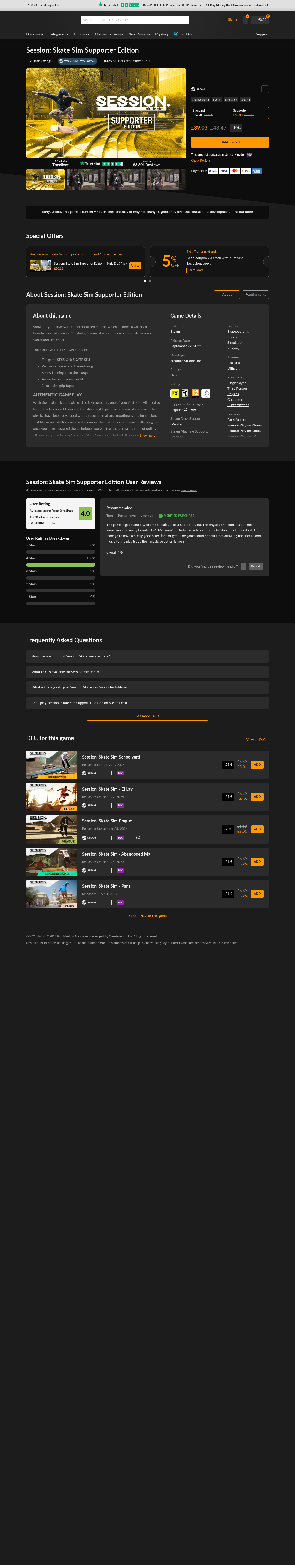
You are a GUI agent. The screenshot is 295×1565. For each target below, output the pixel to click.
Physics (233, 394)
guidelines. (189, 490)
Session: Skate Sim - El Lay (107, 789)
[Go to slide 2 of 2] (150, 281)
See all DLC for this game (148, 916)
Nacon (175, 375)
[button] (43, 5)
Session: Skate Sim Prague (107, 821)
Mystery (161, 34)
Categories (57, 34)
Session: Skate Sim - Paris (106, 886)
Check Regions (201, 160)
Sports (216, 99)
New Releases (139, 34)
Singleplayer (236, 383)
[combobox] (152, 20)
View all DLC (256, 739)
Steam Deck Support (186, 418)
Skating (245, 99)
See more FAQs (147, 716)
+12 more (189, 409)
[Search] (184, 20)
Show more (147, 435)
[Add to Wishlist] (265, 89)
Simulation (231, 99)
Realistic (233, 363)
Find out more (242, 212)
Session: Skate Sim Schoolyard (111, 757)
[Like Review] (243, 566)
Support (262, 34)
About (227, 294)
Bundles (80, 34)
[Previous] (20, 261)
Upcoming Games (109, 34)
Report (255, 566)
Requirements (255, 294)
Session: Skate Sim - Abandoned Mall (117, 854)
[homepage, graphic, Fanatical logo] (50, 20)
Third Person (237, 388)
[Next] (274, 261)
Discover (33, 34)
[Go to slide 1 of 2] (145, 281)
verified (177, 424)
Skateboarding (200, 99)
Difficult (233, 368)
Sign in (233, 19)
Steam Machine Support (188, 431)
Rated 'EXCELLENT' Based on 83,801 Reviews (172, 5)
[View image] (86, 179)
